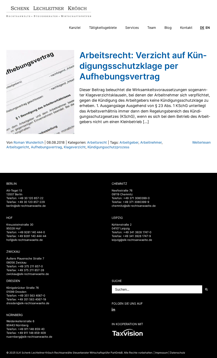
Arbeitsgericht (17, 147)
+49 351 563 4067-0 (31, 295)
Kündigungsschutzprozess (108, 147)
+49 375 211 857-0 (30, 266)
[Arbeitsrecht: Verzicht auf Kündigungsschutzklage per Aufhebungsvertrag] (40, 92)
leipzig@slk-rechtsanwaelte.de (132, 239)
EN (208, 27)
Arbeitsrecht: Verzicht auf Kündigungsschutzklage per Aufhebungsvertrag (143, 66)
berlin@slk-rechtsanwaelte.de (26, 205)
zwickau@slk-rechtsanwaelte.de (27, 274)
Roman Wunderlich (28, 142)
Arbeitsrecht (97, 142)
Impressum (161, 352)
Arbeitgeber (129, 142)
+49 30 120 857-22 (30, 198)
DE (202, 27)
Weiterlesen (201, 142)
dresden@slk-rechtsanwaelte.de (27, 303)
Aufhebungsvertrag (46, 147)
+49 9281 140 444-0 (31, 232)
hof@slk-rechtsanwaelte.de (24, 239)
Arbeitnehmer (151, 142)
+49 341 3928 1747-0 (137, 232)
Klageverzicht (75, 147)
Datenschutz (177, 352)
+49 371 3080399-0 (136, 198)
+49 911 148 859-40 (31, 329)
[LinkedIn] (113, 309)
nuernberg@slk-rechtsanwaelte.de (29, 336)
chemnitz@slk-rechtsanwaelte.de (134, 205)
